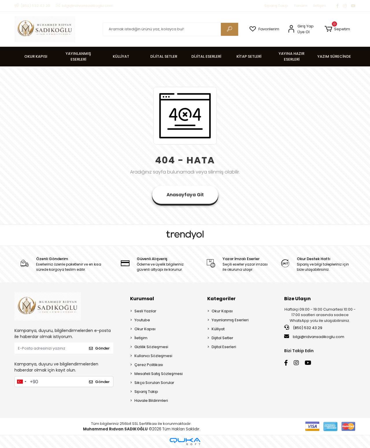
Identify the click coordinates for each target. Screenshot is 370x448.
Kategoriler (221, 298)
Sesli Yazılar (145, 311)
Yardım (300, 5)
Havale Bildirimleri (151, 400)
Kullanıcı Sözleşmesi (153, 356)
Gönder (102, 348)
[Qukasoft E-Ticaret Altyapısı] (185, 441)
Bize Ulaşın (297, 298)
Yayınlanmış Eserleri (230, 320)
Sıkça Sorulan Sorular (154, 382)
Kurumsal (142, 298)
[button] (337, 29)
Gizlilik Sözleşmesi (151, 347)
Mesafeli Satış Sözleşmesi (158, 373)
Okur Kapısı (145, 329)
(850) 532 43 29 (307, 328)
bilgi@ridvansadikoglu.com (318, 336)
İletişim (319, 5)
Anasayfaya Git (185, 194)
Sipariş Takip (276, 5)
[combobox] (21, 381)
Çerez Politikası (148, 364)
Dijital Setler (222, 338)
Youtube (142, 320)
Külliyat (218, 329)
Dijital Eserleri (224, 347)
